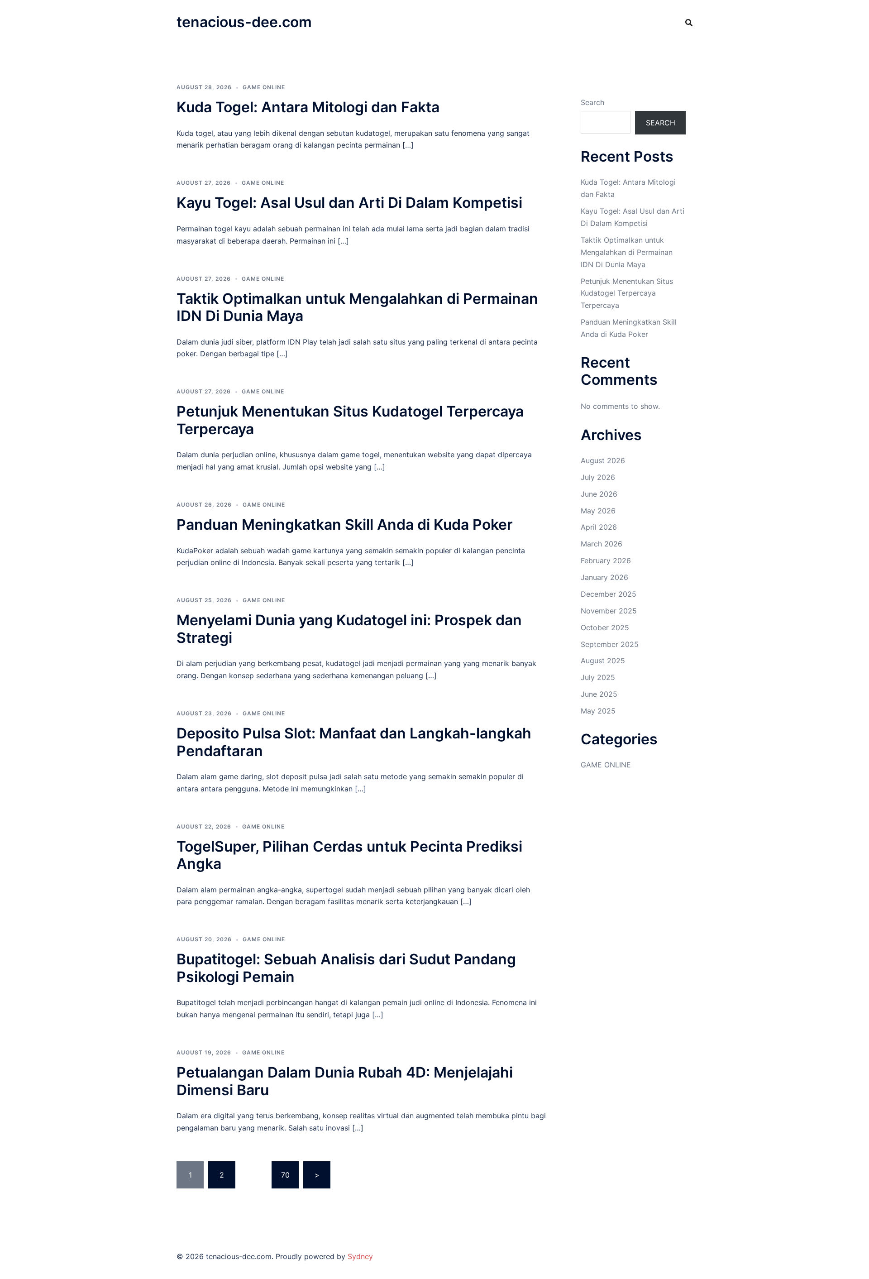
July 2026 (598, 477)
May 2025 (598, 710)
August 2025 (603, 660)
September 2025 (610, 644)
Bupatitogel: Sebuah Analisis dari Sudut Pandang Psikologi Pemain (346, 967)
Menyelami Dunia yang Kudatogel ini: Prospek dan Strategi (349, 628)
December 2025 (608, 594)
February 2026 (606, 560)
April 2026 (599, 527)
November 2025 (609, 610)
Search (592, 102)
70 (285, 1174)
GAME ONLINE (264, 87)
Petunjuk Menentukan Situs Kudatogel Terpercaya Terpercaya (350, 419)
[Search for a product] (688, 22)
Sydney (360, 1256)
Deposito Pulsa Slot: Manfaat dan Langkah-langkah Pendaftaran (354, 741)
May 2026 (598, 510)
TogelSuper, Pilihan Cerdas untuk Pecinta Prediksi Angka (349, 855)
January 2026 (604, 577)
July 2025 (598, 677)
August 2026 (603, 460)
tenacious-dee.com (244, 22)
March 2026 (601, 543)
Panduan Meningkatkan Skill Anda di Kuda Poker (345, 524)
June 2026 (599, 493)
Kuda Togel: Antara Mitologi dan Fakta (308, 107)
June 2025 (599, 694)
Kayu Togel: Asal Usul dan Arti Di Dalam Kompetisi (349, 202)
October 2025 (605, 627)
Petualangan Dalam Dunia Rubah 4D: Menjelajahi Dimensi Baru (345, 1080)
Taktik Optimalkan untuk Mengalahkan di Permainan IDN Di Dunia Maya (357, 307)
